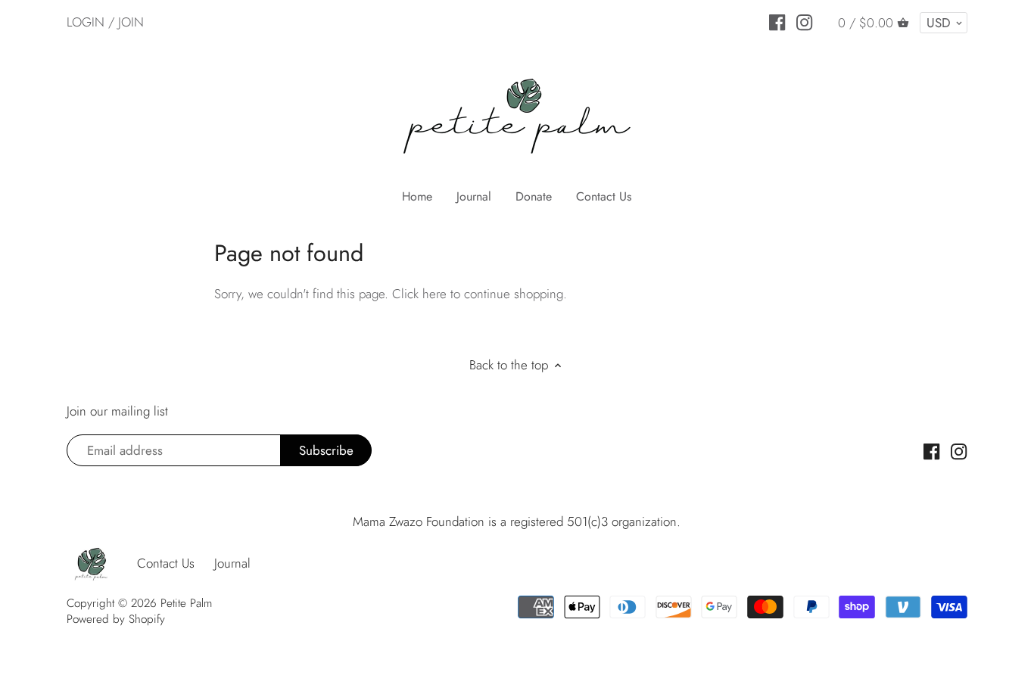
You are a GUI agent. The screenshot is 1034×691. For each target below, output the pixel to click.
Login (85, 22)
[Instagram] (804, 21)
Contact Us (166, 563)
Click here (419, 294)
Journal (232, 563)
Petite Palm (186, 603)
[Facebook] (777, 21)
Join (131, 22)
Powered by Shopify (116, 619)
